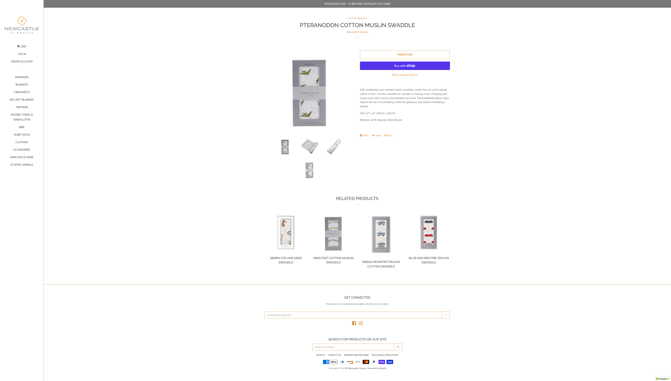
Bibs (21, 127)
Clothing (22, 142)
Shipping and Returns (356, 355)
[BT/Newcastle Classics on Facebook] (354, 324)
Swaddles (21, 77)
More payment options (405, 74)
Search (320, 355)
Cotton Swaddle (357, 18)
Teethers (22, 107)
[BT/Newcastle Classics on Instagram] (361, 324)
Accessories (21, 149)
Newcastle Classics (357, 32)
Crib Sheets (22, 92)
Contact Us (334, 355)
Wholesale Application (385, 355)
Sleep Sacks (22, 134)
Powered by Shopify (377, 368)
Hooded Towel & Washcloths (22, 117)
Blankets (22, 84)
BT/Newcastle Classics (356, 368)
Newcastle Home (21, 157)
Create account (22, 61)
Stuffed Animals (21, 164)
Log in (22, 54)
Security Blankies (22, 99)
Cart (23, 46)
